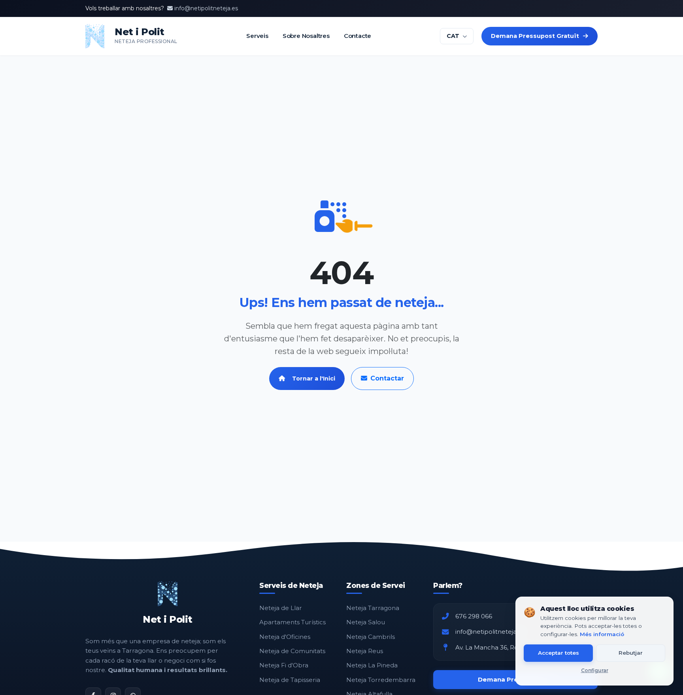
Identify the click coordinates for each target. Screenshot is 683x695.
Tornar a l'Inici (313, 378)
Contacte (357, 36)
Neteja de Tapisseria (289, 680)
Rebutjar (631, 653)
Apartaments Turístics (292, 622)
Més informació (602, 634)
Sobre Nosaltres (305, 36)
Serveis (257, 36)
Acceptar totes (558, 653)
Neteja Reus (364, 651)
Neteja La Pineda (372, 665)
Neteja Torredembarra (380, 680)
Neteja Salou (365, 622)
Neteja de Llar (280, 608)
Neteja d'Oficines (284, 636)
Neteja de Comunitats (292, 651)
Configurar (594, 670)
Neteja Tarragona (372, 608)
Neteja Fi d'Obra (283, 665)
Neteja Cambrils (370, 636)
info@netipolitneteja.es (206, 8)
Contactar (387, 378)
